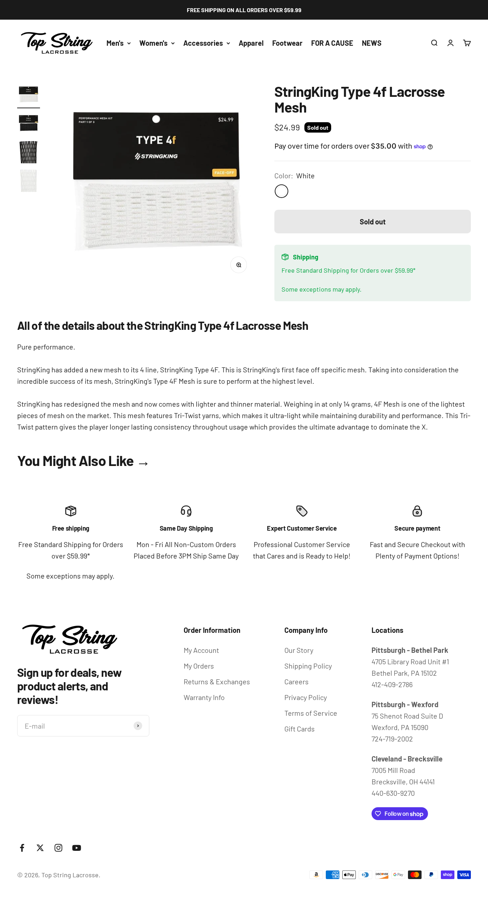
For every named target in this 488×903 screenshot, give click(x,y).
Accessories (203, 43)
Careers (296, 681)
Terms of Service (310, 713)
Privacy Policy (305, 697)
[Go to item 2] (28, 124)
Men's (115, 43)
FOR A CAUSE (332, 43)
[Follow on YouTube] (76, 848)
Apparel (251, 43)
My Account (201, 650)
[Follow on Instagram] (58, 848)
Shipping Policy (308, 665)
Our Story (298, 650)
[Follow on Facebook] (22, 848)
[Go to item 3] (28, 152)
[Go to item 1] (28, 95)
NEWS (372, 43)
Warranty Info (204, 697)
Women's (153, 43)
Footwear (287, 43)
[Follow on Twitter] (40, 848)
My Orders (199, 665)
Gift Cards (299, 728)
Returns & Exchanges (217, 681)
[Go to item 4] (28, 181)
